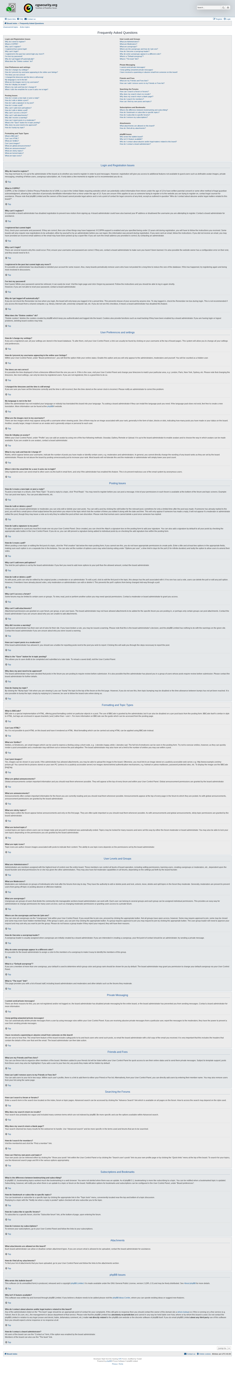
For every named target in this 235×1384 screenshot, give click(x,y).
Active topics (25, 27)
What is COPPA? (11, 44)
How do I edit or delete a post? (16, 100)
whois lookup (183, 1312)
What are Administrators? (129, 42)
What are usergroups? (128, 47)
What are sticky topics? (14, 151)
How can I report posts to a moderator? (20, 120)
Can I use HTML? (12, 138)
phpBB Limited (77, 1283)
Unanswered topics (10, 27)
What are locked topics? (14, 153)
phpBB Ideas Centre (121, 1298)
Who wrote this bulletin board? (131, 137)
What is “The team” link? (129, 59)
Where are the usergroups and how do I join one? (139, 49)
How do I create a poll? (14, 105)
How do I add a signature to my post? (19, 103)
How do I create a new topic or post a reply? (22, 98)
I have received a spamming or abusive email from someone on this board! (148, 72)
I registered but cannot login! (16, 49)
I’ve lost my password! (13, 56)
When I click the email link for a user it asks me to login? (26, 89)
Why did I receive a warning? (16, 118)
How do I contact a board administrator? (135, 144)
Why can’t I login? (12, 51)
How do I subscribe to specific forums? (135, 115)
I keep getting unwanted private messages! (136, 70)
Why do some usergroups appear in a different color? (140, 54)
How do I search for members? (132, 99)
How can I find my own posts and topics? (136, 101)
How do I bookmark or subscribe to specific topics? (140, 112)
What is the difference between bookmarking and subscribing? (144, 110)
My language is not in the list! (16, 80)
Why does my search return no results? (135, 94)
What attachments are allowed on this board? (137, 126)
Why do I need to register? (15, 42)
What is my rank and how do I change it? (20, 87)
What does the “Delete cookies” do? (19, 61)
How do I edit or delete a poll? (16, 110)
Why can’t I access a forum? (16, 113)
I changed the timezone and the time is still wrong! (24, 77)
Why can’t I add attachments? (16, 115)
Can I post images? (12, 143)
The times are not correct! (15, 75)
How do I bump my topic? (15, 127)
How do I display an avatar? (16, 84)
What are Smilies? (12, 141)
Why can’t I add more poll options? (18, 108)
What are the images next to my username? (22, 82)
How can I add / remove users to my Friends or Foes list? (142, 83)
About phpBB (190, 1283)
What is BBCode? (12, 136)
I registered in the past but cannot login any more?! (24, 54)
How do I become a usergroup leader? (134, 51)
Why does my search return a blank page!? (136, 96)
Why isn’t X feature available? (131, 139)
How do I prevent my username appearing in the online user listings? (31, 72)
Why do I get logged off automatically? (19, 59)
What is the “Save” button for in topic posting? (22, 123)
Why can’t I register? (13, 47)
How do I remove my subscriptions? (134, 117)
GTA (120, 1359)
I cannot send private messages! (132, 67)
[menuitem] (20, 19)
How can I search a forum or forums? (134, 91)
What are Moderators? (128, 44)
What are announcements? (15, 148)
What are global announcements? (18, 146)
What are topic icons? (13, 156)
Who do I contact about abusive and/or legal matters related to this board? (148, 142)
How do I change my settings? (16, 70)
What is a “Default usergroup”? (132, 56)
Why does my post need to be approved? (21, 125)
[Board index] (19, 8)
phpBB (50, 406)
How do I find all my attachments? (133, 128)
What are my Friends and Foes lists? (134, 81)
